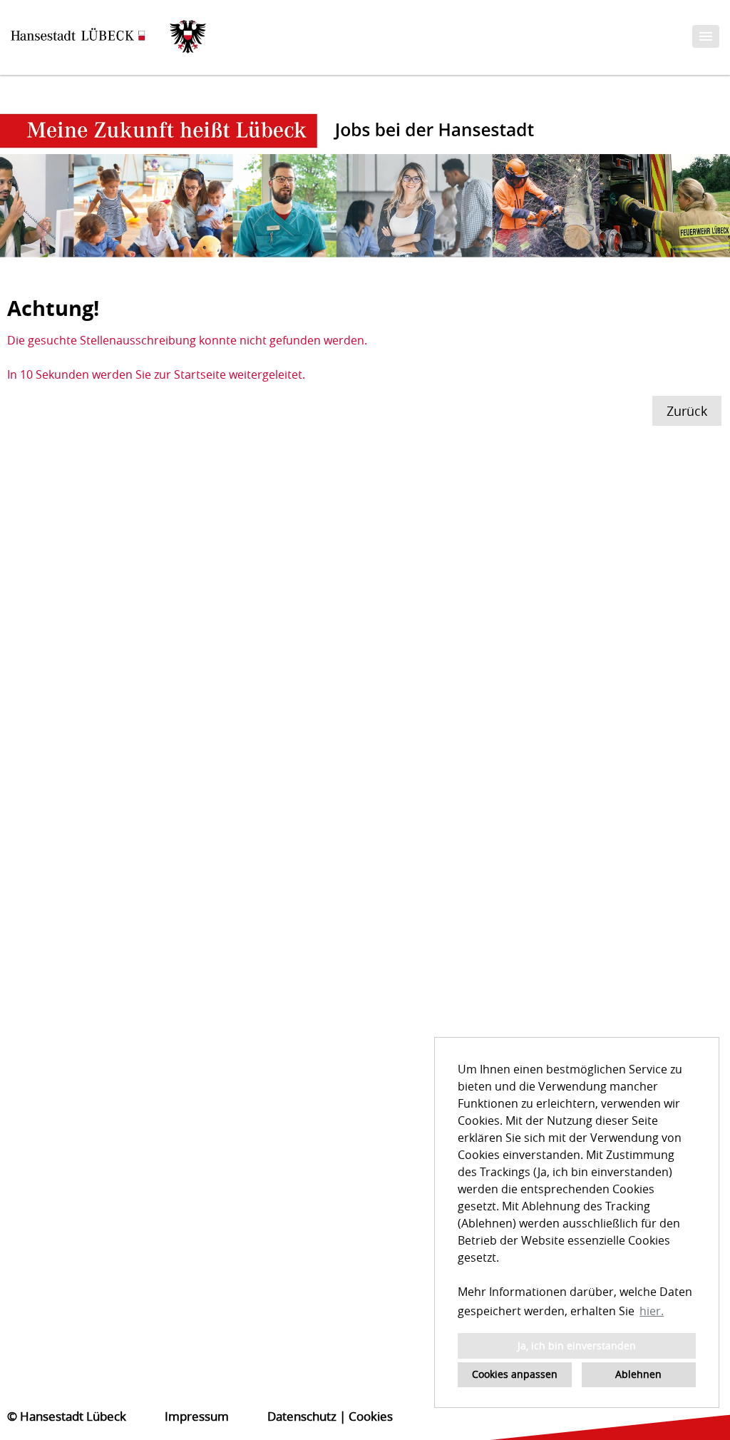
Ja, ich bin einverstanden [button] (577, 1345)
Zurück (687, 410)
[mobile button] (705, 36)
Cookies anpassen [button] (514, 1374)
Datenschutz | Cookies (330, 1416)
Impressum (197, 1416)
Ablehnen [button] (638, 1374)
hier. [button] (651, 1311)
